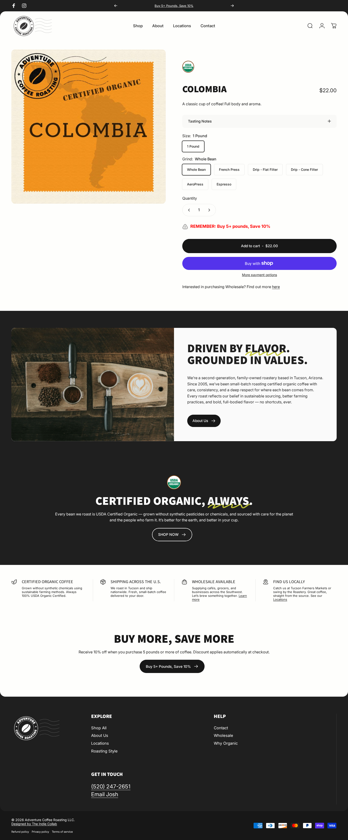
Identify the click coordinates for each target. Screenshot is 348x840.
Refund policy (20, 831)
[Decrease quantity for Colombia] (188, 210)
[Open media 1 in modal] (88, 126)
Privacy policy (40, 831)
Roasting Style (104, 751)
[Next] (232, 5)
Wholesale (223, 735)
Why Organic (226, 743)
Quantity (189, 198)
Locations (280, 599)
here (276, 286)
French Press (229, 169)
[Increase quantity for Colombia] (210, 210)
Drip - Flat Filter (265, 169)
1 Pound (193, 146)
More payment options (259, 275)
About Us (99, 735)
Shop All (99, 728)
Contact (221, 728)
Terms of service (62, 831)
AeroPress (195, 184)
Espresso (224, 184)
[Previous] (116, 5)
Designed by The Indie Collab (34, 824)
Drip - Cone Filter (304, 169)
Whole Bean (196, 169)
